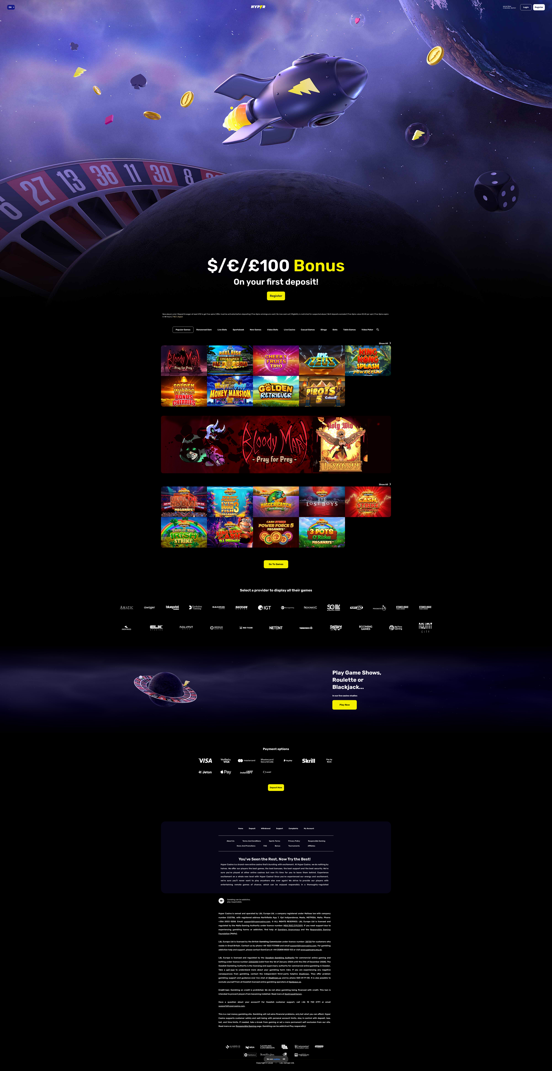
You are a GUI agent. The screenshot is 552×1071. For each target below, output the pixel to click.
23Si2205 (253, 962)
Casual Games (308, 329)
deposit (252, 828)
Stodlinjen (304, 974)
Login (526, 7)
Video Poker (367, 329)
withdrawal (265, 828)
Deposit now (276, 787)
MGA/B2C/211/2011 (293, 925)
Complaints (293, 828)
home (240, 828)
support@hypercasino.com (257, 921)
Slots (335, 329)
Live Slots (222, 329)
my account (309, 828)
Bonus (277, 846)
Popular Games (183, 329)
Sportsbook (238, 329)
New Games (255, 329)
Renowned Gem (204, 329)
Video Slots (272, 329)
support (279, 828)
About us (230, 841)
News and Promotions (246, 846)
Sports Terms (274, 841)
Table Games (349, 329)
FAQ (265, 846)
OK (284, 1059)
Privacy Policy (294, 841)
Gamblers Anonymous (289, 929)
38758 (308, 941)
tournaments (294, 846)
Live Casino (289, 329)
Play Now (345, 704)
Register (539, 7)
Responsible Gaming (316, 841)
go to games (276, 564)
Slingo (324, 329)
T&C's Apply (177, 317)
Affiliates (311, 846)
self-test (230, 970)
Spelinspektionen (293, 994)
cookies (276, 1059)
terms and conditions (252, 841)
